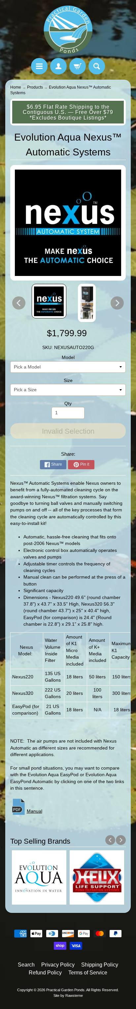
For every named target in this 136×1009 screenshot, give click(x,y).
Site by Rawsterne (68, 995)
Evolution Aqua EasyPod (53, 774)
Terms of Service (87, 972)
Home (15, 87)
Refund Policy (45, 972)
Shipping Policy (99, 965)
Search (26, 965)
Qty (68, 403)
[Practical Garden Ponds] (68, 30)
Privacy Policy (58, 965)
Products (35, 87)
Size (68, 380)
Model (68, 357)
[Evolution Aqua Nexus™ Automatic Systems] (49, 301)
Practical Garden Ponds (65, 990)
